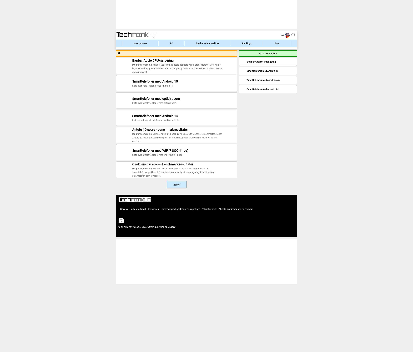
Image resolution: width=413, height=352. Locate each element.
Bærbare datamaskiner (207, 43)
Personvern (154, 209)
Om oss (124, 209)
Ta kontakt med (138, 209)
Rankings (247, 43)
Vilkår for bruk (209, 209)
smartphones (140, 43)
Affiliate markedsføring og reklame (236, 209)
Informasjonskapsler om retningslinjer (181, 209)
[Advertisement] (102, 48)
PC (171, 43)
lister (277, 43)
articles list (123, 234)
